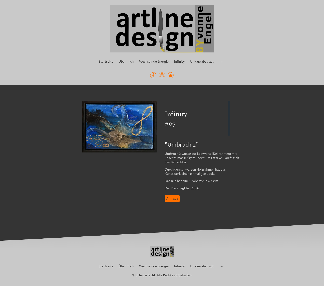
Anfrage (172, 198)
